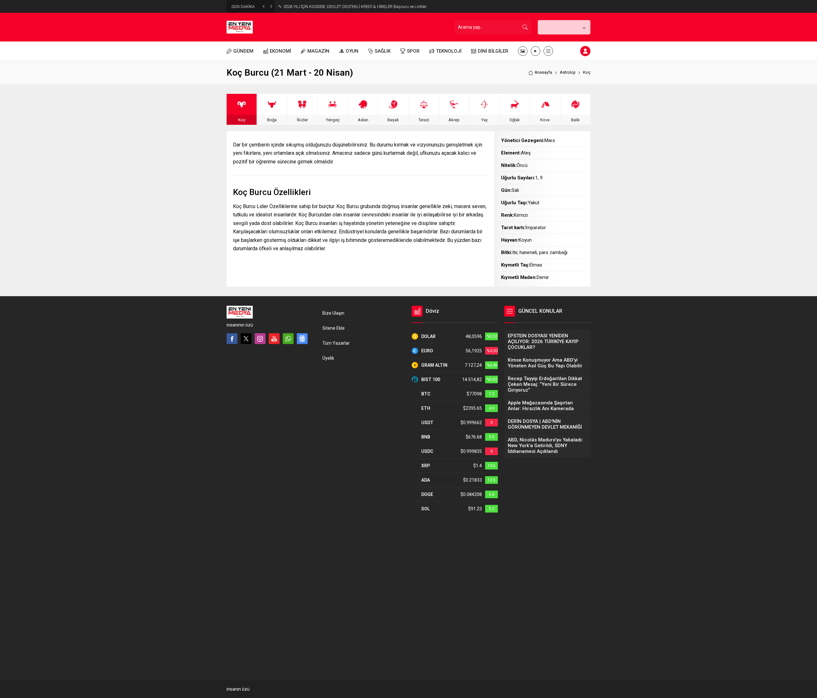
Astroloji (567, 72)
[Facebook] (232, 338)
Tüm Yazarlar (336, 343)
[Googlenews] (302, 338)
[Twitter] (246, 338)
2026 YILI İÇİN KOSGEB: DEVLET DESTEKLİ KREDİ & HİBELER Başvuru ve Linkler (355, 6)
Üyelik (328, 358)
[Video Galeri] (535, 51)
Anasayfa (543, 72)
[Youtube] (274, 338)
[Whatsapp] (288, 338)
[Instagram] (260, 338)
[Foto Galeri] (523, 51)
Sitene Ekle (333, 328)
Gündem (243, 627)
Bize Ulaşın (333, 313)
